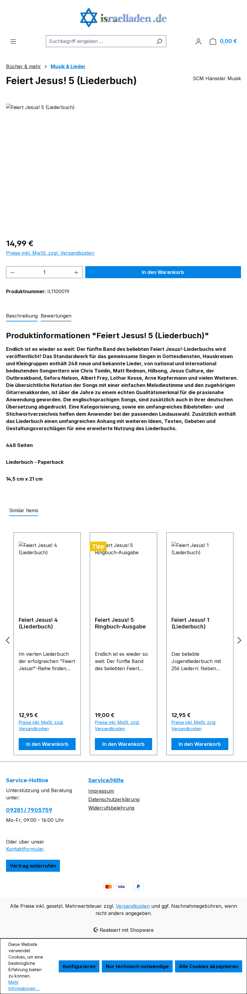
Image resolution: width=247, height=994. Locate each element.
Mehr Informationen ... (23, 985)
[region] (123, 168)
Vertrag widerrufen (33, 866)
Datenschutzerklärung (113, 799)
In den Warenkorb (163, 272)
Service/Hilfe (106, 780)
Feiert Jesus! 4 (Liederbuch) (38, 623)
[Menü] (13, 41)
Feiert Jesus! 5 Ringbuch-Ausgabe (120, 623)
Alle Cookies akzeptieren (208, 966)
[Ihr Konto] (198, 41)
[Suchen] (159, 41)
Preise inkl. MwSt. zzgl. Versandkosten (50, 253)
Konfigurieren (79, 966)
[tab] (22, 316)
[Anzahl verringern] (12, 272)
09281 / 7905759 (29, 810)
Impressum (101, 791)
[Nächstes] (239, 640)
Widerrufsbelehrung (111, 808)
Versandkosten (133, 906)
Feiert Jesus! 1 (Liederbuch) (190, 623)
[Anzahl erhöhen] (76, 272)
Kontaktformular (24, 849)
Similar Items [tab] (23, 510)
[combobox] (99, 41)
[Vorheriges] (7, 640)
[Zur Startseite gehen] (123, 17)
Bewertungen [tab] (56, 316)
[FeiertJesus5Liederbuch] (123, 168)
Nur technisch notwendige (137, 966)
